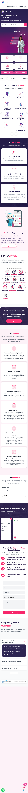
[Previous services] (12, 133)
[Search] (25, 25)
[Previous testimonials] (2, 528)
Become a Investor (20, 72)
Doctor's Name (5, 487)
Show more (14, 673)
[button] (7, 95)
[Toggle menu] (23, 2)
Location (4, 493)
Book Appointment (9, 246)
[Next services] (16, 133)
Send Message (14, 613)
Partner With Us (7, 72)
